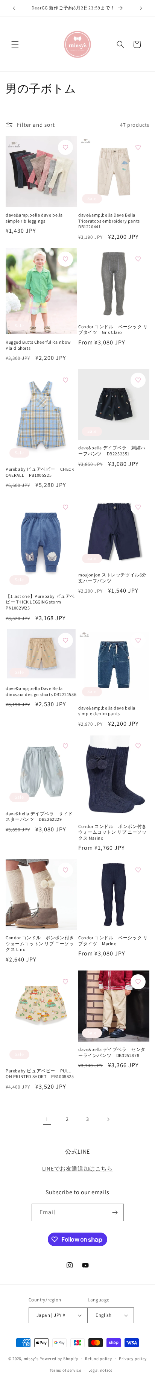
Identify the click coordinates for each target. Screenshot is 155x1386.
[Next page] (108, 1119)
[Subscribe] (115, 1212)
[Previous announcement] (14, 8)
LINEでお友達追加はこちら (77, 1168)
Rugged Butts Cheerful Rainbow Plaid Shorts (38, 345)
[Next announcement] (141, 8)
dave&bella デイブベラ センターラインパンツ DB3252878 (112, 1052)
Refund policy (98, 1358)
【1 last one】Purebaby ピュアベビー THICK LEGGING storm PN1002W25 (40, 602)
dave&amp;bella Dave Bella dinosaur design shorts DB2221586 (41, 691)
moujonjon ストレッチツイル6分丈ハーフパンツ (112, 578)
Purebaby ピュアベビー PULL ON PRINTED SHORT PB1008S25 (40, 1074)
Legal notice (100, 1370)
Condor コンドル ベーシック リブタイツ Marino (112, 940)
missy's (32, 1358)
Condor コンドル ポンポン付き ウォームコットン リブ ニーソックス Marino (112, 832)
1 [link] (47, 1119)
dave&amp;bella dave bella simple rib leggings (34, 218)
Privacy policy (133, 1358)
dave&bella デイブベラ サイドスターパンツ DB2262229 (39, 816)
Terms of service (65, 1370)
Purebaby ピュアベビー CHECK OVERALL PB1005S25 (40, 472)
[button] (15, 44)
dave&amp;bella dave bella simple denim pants (106, 711)
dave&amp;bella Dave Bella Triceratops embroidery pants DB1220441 (109, 220)
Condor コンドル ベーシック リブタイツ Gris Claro (112, 329)
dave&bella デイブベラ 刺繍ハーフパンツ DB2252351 (112, 450)
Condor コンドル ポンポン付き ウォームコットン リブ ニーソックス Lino (40, 943)
